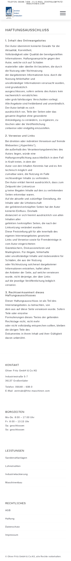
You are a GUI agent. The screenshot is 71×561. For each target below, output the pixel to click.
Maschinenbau (13, 482)
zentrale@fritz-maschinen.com (44, 3)
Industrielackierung (16, 474)
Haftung (10, 518)
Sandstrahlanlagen (16, 457)
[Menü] (61, 13)
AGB (7, 510)
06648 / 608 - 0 (26, 2)
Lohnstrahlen (13, 466)
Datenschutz (12, 526)
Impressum (11, 534)
